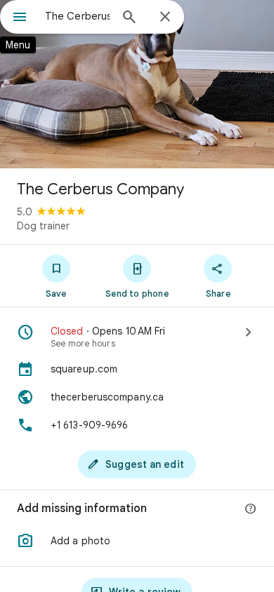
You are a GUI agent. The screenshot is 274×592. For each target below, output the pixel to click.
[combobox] (77, 16)
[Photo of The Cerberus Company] (137, 84)
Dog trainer (43, 226)
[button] (137, 541)
